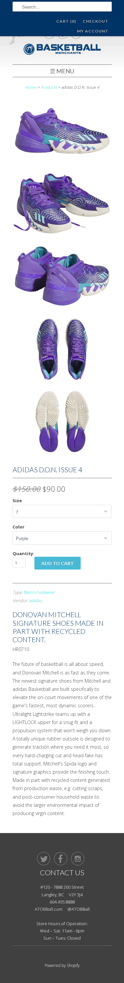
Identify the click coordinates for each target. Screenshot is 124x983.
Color (18, 527)
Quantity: (23, 553)
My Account (92, 31)
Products (49, 87)
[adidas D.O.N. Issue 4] (62, 132)
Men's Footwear (39, 592)
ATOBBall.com (48, 909)
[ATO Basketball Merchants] (62, 50)
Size (17, 500)
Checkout (95, 21)
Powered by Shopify (62, 965)
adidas (35, 600)
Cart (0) (66, 21)
